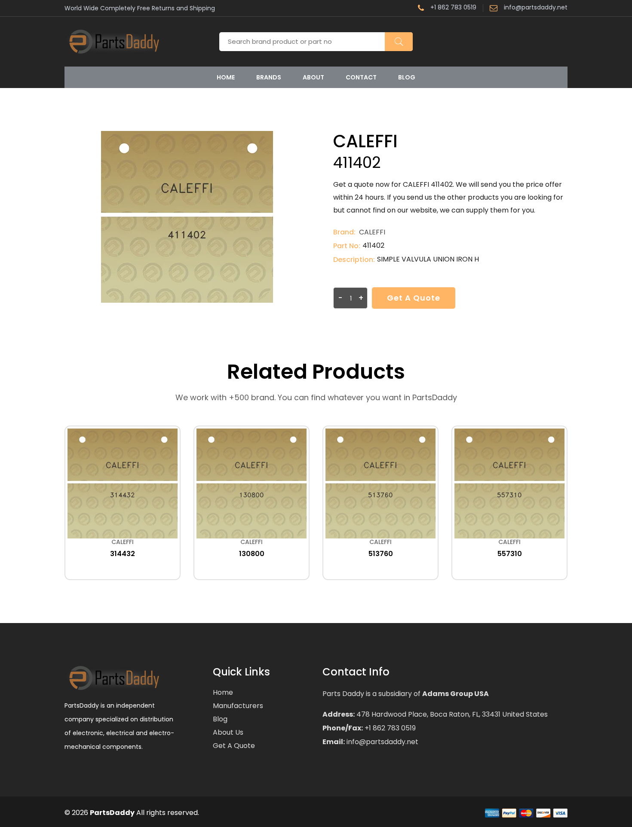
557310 (509, 554)
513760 (380, 554)
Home (226, 77)
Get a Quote (413, 297)
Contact (361, 77)
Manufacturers (238, 706)
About (313, 77)
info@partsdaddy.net (536, 8)
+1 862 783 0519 (453, 8)
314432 (122, 554)
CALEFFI (372, 232)
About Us (228, 732)
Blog (406, 77)
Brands (268, 77)
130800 (251, 554)
